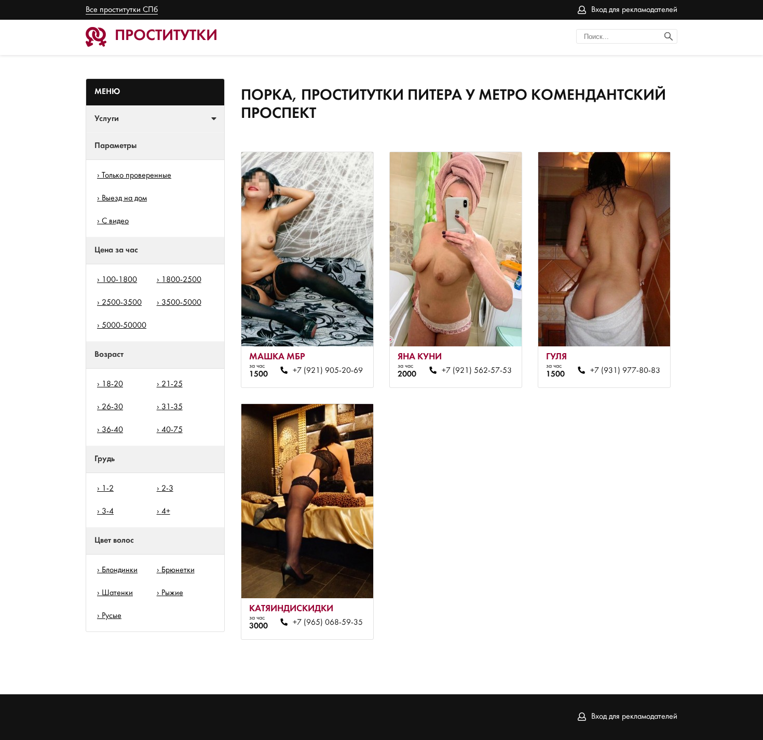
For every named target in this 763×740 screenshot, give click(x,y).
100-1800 (119, 280)
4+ (165, 511)
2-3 (167, 489)
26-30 (112, 407)
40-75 (172, 430)
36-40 (112, 430)
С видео (115, 221)
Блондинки (120, 570)
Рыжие (172, 593)
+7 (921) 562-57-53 (476, 371)
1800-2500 (181, 280)
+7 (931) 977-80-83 (625, 371)
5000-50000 (124, 325)
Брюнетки (178, 570)
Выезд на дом (124, 198)
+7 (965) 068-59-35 (328, 622)
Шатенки (117, 593)
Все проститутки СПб (122, 10)
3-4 (108, 511)
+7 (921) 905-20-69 (328, 371)
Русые (111, 616)
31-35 (172, 407)
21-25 (172, 384)
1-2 (108, 489)
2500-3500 (122, 303)
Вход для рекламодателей (634, 10)
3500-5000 (181, 303)
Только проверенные (136, 175)
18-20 (112, 384)
